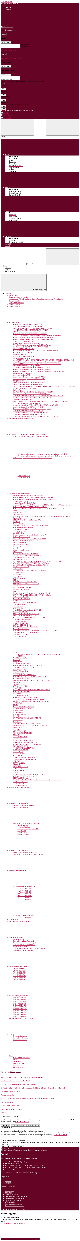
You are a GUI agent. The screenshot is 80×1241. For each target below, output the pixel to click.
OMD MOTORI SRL (20, 612)
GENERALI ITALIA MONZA (23, 707)
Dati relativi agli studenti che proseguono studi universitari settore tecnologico (43, 454)
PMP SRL (16, 591)
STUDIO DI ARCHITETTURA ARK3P (27, 723)
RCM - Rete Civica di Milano (10, 1106)
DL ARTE (16, 522)
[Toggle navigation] (17, 127)
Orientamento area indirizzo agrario (25, 943)
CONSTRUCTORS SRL (21, 692)
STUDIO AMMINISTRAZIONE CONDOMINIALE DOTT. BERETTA (38, 630)
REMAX (16, 716)
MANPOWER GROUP (21, 746)
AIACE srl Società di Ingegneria (24, 757)
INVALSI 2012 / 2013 (25, 894)
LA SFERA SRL (19, 574)
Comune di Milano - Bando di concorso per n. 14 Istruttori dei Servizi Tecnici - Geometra (42, 505)
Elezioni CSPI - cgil (19, 354)
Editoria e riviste (18, 1063)
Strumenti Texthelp (24, 827)
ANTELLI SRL (18, 673)
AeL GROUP (17, 569)
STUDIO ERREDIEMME (22, 619)
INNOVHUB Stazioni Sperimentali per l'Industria (29, 774)
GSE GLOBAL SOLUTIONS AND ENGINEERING (31, 690)
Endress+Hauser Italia (20, 544)
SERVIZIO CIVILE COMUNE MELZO (27, 615)
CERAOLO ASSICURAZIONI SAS (25, 554)
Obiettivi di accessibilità (13, 1200)
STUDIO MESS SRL (20, 529)
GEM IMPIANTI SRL (21, 629)
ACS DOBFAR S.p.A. (21, 785)
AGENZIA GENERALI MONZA (24, 675)
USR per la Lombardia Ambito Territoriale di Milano (18, 1084)
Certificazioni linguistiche (21, 1058)
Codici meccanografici (16, 303)
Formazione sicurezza (20, 1038)
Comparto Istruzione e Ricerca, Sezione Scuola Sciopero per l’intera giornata (38, 371)
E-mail (23, 77)
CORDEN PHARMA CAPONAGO (25, 697)
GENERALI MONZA (21, 623)
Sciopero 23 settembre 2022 (22, 399)
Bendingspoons (18, 512)
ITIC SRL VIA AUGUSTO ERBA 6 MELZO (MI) (30, 525)
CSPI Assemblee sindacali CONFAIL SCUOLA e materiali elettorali (36, 351)
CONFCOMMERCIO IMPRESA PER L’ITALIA (30, 507)
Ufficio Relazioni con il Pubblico (16, 1196)
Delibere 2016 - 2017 (20, 1010)
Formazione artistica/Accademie (23, 941)
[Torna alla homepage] (40, 111)
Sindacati (16, 1059)
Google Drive (22, 832)
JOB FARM (17, 761)
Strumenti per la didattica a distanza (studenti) (28, 854)
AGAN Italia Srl (18, 783)
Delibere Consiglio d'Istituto (18, 995)
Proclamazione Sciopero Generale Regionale (28, 382)
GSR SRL (16, 660)
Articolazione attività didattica (19, 787)
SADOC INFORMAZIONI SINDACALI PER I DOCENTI (33, 392)
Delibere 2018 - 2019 (20, 1007)
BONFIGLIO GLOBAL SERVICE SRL (27, 742)
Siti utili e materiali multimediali (23, 805)
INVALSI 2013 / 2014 (25, 892)
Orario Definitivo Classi (17, 304)
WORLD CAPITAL (20, 658)
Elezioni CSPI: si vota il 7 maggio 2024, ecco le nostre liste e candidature (37, 364)
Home (7, 266)
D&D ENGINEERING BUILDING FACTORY (29, 539)
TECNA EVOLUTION (21, 634)
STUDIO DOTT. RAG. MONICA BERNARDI (29, 677)
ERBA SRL (17, 693)
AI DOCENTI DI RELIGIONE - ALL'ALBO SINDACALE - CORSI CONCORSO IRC (43, 360)
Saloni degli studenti (20, 947)
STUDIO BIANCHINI (21, 714)
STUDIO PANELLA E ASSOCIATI (25, 557)
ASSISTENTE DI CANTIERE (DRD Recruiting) (30, 570)
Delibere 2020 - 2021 (20, 1003)
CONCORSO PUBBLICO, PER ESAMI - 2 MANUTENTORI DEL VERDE (39, 509)
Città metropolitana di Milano (23, 527)
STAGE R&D (18, 524)
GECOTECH (17, 755)
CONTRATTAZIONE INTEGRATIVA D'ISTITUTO (31, 330)
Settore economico (24, 477)
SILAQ (15, 705)
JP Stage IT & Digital (20, 531)
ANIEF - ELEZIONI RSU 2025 (24, 341)
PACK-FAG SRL (19, 669)
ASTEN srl (17, 729)
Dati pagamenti (14, 301)
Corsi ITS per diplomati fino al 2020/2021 (27, 610)
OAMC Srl (17, 688)
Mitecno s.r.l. (17, 552)
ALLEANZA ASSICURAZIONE (24, 759)
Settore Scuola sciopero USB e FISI (25, 373)
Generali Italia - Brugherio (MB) (24, 503)
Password (24, 47)
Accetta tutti (32, 1125)
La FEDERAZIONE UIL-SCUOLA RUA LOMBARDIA (32, 328)
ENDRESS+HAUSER (21, 567)
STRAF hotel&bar (19, 578)
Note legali (8, 1193)
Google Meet (22, 831)
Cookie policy (9, 1191)
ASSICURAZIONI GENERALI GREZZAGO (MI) (30, 565)
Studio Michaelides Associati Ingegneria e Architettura (31, 701)
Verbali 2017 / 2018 (19, 978)
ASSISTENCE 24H (20, 737)
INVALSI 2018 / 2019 (25, 888)
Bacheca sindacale (15, 322)
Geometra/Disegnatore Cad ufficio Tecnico (27, 665)
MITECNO (17, 682)
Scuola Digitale (14, 919)
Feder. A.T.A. (17, 390)
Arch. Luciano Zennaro (21, 550)
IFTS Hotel (21, 656)
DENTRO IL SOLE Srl (21, 589)
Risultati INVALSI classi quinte (24, 915)
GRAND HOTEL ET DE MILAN (25, 582)
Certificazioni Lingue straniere (19, 921)
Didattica (16, 1065)
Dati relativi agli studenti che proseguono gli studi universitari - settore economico (44, 456)
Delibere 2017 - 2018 (20, 1009)
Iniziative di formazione (21, 807)
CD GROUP (17, 703)
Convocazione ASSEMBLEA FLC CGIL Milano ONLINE (33, 339)
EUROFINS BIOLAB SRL (22, 587)
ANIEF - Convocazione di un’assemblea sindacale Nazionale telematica (37, 336)
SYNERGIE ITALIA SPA (22, 708)
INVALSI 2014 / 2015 (25, 890)
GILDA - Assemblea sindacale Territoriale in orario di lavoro (33, 337)
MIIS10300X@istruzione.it (27, 1165)
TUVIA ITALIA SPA (20, 671)
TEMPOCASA (18, 585)
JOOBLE (16, 772)
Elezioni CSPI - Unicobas (21, 358)
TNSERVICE (18, 606)
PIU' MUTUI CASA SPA (22, 559)
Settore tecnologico (24, 476)
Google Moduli (23, 825)
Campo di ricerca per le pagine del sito (13, 264)
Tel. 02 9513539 (13, 1163)
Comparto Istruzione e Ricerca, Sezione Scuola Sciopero (32, 369)
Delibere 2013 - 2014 (20, 1016)
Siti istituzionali (18, 1067)
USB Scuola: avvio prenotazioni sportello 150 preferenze (32, 345)
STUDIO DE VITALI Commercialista (26, 632)
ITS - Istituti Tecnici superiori (23, 950)
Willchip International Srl (21, 537)
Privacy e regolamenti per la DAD (24, 852)
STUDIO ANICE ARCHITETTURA (26, 627)
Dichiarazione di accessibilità (14, 1198)
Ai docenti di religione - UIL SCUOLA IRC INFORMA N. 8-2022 (35, 405)
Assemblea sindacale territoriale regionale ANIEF (29, 377)
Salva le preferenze (17, 1146)
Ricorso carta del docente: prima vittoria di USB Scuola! (31, 394)
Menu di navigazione (39, 289)
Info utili (8, 268)
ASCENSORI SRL (19, 621)
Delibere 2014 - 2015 (20, 1014)
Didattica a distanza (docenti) (19, 803)
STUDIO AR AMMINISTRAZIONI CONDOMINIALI (32, 595)
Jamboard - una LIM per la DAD (28, 829)
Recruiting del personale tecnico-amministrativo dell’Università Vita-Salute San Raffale (42, 516)
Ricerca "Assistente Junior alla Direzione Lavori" (29, 535)
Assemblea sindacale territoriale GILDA (26, 403)
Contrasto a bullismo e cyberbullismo (21, 418)
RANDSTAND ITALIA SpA (23, 740)
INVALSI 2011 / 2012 (25, 896)
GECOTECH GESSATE (21, 599)
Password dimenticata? (8, 50)
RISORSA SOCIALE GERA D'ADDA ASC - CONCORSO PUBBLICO (38, 561)
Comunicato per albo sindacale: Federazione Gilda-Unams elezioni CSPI (37, 362)
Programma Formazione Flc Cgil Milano (26, 366)
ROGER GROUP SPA (21, 597)
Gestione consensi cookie (13, 1204)
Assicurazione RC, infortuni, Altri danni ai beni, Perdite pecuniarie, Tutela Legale (36, 299)
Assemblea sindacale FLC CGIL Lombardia (27, 326)
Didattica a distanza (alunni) (18, 850)
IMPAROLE (17, 727)
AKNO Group (18, 720)
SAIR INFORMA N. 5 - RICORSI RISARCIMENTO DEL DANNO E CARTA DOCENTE (44, 386)
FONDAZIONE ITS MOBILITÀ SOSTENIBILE (30, 725)
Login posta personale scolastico (19, 297)
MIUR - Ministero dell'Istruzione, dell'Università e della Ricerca (22, 1077)
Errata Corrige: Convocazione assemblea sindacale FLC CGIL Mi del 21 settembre (40, 401)
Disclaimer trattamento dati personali (13, 1223)
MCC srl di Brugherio (20, 542)
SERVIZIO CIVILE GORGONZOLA (26, 614)
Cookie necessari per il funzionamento (13, 1140)
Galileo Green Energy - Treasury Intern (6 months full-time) (33, 497)
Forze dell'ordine (18, 939)
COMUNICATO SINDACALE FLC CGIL (28, 324)
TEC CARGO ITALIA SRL (22, 733)
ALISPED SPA (18, 572)
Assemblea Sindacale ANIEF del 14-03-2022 (28, 407)
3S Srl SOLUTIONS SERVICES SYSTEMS (28, 699)
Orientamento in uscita (16, 937)
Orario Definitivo (15, 306)
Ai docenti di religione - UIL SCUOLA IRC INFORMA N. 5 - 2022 (36, 416)
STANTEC (17, 722)
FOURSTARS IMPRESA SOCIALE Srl (27, 718)
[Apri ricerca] (62, 127)
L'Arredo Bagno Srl (19, 770)
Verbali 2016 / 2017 (19, 979)
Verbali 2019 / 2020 (19, 974)
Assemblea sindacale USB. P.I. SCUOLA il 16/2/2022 (31, 412)
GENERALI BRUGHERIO (22, 678)
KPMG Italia (17, 546)
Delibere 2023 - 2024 (20, 999)
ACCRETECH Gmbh (20, 695)
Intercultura (17, 1061)
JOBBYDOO (17, 768)
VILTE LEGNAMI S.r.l (21, 501)
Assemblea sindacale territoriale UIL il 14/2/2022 (29, 414)
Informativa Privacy (11, 1194)
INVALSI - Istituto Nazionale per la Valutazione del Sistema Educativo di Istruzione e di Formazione (34, 1088)
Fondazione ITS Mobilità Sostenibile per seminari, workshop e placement (37, 780)
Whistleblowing (10, 1202)
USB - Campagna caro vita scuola (24, 388)
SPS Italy (16, 735)
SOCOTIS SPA (18, 533)
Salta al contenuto (6, 2)
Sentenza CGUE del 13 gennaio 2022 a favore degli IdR (32, 409)
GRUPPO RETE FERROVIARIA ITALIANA (29, 617)
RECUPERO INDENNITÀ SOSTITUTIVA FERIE (30, 347)
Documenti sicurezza (20, 1036)
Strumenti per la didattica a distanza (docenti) (28, 823)
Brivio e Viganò (18, 712)
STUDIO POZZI (19, 604)
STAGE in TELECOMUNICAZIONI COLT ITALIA (31, 563)
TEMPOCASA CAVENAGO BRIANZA (27, 555)
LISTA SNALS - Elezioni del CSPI (25, 356)
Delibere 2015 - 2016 (20, 1012)
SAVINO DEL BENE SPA (22, 625)
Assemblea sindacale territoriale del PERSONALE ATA (31, 367)
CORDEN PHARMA (20, 750)
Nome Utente (25, 44)
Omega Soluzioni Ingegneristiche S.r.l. (26, 540)
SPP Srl (15, 580)
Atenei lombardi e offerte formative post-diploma (29, 948)
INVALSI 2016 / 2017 (25, 898)
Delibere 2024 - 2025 (20, 997)
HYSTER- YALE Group (21, 663)
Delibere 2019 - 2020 (20, 1005)
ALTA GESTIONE (19, 636)
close (3, 136)
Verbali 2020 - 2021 (19, 972)
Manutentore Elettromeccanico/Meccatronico (28, 495)
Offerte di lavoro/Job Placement (19, 494)
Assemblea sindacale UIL (21, 375)
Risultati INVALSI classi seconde (24, 886)
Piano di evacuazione (20, 1040)
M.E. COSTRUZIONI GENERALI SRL (27, 520)
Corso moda (13, 295)
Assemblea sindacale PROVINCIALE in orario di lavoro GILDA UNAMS (38, 396)
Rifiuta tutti (18, 1125)
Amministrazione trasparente (14, 1206)
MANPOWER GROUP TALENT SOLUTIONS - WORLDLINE (35, 680)
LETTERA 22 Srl (19, 763)
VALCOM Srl (18, 752)
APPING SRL (18, 576)
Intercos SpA (17, 518)
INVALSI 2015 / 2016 (25, 899)
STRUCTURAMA (19, 608)
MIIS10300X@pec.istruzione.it (27, 1167)
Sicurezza (12, 1034)
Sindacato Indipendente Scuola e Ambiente (27, 384)
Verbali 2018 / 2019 (19, 976)
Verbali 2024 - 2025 (19, 968)
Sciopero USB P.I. (19, 381)
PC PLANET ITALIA (20, 767)
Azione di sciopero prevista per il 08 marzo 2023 (29, 379)
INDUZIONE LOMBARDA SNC (25, 602)
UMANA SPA (18, 710)
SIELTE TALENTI (19, 731)
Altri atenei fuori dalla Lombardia (24, 945)
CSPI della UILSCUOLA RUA (23, 352)
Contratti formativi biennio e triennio (21, 1018)
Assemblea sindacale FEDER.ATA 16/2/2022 (28, 411)
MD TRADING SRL (20, 778)
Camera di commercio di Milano (11, 1109)
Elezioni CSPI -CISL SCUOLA (23, 349)
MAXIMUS (17, 765)
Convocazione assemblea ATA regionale (26, 343)
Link (6, 270)
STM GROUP (18, 600)
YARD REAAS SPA (20, 782)
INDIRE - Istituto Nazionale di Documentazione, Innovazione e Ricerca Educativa (28, 1098)
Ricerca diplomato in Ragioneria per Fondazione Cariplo (32, 593)
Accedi (4, 34)
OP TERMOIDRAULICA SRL (24, 748)
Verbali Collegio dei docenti (18, 966)
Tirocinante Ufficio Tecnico (22, 514)
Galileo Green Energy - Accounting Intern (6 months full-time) (33, 499)
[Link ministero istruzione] (10, 3)
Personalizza (5, 1125)
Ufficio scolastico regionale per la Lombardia (15, 1081)
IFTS (15, 652)
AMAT (15, 548)
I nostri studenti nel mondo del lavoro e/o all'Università (27, 434)
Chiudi (3, 89)
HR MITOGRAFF (19, 753)
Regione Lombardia (7, 1095)
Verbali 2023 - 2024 (19, 970)
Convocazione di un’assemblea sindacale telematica (30, 334)
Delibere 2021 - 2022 (20, 1001)
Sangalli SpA (17, 662)
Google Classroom (24, 834)
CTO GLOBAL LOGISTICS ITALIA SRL (27, 744)
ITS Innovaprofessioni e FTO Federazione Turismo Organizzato (39, 654)
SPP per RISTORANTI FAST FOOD (26, 584)
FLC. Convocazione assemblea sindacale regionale (30, 332)
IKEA (15, 510)
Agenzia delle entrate (8, 1102)
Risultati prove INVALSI (17, 870)
